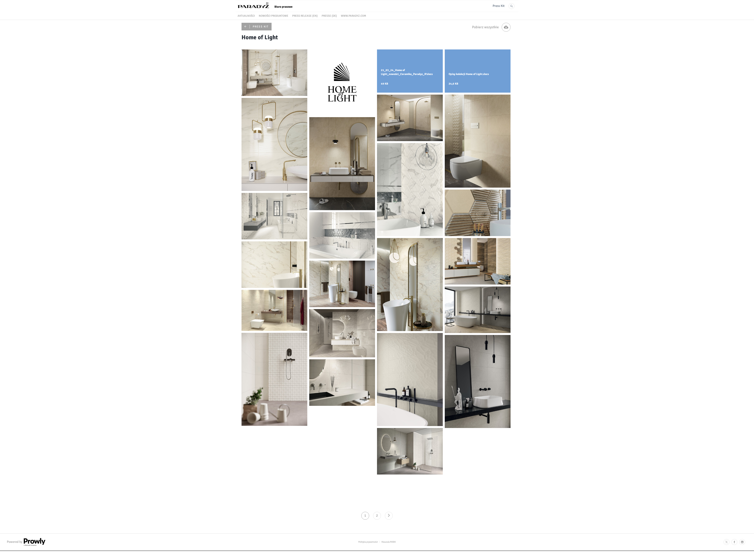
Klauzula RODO (389, 541)
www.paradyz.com (353, 15)
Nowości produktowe (273, 15)
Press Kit (499, 6)
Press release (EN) (305, 15)
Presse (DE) (329, 15)
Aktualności (246, 15)
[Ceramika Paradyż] (267, 10)
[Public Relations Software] (34, 545)
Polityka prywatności (368, 541)
